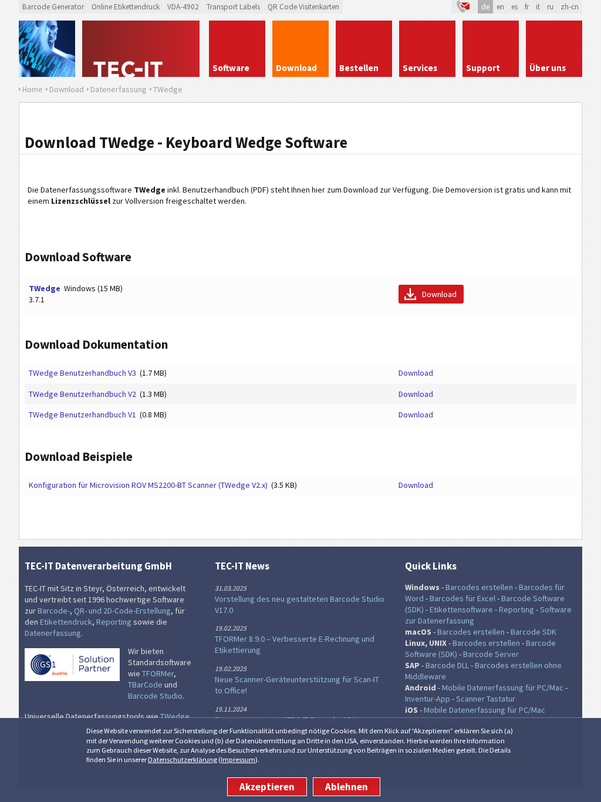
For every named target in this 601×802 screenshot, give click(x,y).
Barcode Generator (53, 7)
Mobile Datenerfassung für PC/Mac (502, 687)
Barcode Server (491, 654)
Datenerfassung (53, 633)
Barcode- (54, 610)
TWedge (44, 288)
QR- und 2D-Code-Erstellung (122, 610)
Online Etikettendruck (126, 7)
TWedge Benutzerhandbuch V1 (82, 414)
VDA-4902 (183, 7)
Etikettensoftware (461, 609)
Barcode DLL (447, 665)
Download (439, 294)
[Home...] (142, 49)
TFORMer (158, 673)
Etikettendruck (66, 621)
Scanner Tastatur (485, 698)
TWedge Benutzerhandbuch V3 (82, 373)
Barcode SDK (533, 631)
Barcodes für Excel (462, 598)
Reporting (113, 621)
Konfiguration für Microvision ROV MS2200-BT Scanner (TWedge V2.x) (148, 485)
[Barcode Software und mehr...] (47, 49)
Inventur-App (427, 698)
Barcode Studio (155, 695)
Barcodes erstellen (479, 587)
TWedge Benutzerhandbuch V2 (82, 394)
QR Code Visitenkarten (303, 7)
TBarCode (145, 684)
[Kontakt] (464, 7)
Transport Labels (233, 7)
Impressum (238, 759)
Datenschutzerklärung (182, 759)
